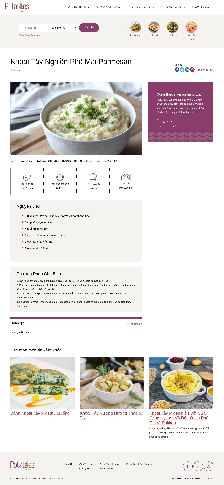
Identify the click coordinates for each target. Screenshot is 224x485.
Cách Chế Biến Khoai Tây (108, 7)
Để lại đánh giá (134, 324)
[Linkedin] (187, 69)
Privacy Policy (57, 478)
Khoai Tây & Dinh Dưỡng (139, 464)
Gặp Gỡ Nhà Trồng (200, 7)
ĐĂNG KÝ (167, 122)
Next (202, 28)
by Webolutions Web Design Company (193, 478)
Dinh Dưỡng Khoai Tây (172, 7)
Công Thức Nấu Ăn (77, 7)
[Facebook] (177, 69)
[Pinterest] (192, 69)
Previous (123, 28)
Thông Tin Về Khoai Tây (140, 7)
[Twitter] (182, 69)
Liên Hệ (69, 464)
